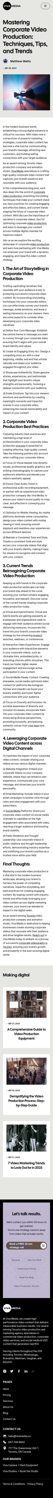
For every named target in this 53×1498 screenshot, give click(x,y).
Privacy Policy (35, 1483)
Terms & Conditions (14, 1483)
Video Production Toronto (26, 1286)
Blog (5, 1412)
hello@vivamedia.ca (19, 1436)
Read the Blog (26, 1277)
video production (36, 223)
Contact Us (9, 1418)
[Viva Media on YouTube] (19, 1371)
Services (15, 1260)
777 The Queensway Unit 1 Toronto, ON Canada (23, 1450)
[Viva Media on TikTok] (33, 1371)
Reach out (38, 935)
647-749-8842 (16, 1442)
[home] (12, 6)
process (20, 445)
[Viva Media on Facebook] (4, 1371)
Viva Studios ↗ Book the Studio (20, 1471)
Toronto (31, 915)
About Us (8, 1406)
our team (34, 725)
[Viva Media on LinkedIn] (26, 1371)
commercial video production (19, 1336)
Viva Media (17, 171)
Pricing (7, 1395)
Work (6, 1389)
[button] (45, 6)
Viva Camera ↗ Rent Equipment (20, 1465)
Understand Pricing (26, 1268)
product (37, 635)
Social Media (13, 810)
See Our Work (35, 1260)
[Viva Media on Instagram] (12, 1371)
